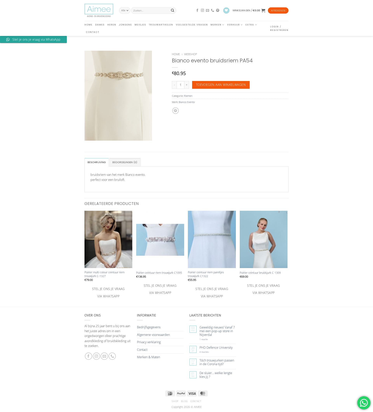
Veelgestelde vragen (192, 24)
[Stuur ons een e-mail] (207, 10)
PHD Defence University (216, 347)
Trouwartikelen (161, 24)
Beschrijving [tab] (97, 162)
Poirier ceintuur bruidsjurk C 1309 (260, 272)
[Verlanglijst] (226, 10)
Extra (250, 24)
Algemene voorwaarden (153, 335)
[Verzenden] (172, 10)
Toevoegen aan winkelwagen (221, 85)
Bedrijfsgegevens (148, 327)
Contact (92, 32)
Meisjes (140, 24)
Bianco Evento (187, 102)
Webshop (190, 54)
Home (88, 24)
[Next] (287, 255)
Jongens (125, 24)
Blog (184, 401)
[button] (249, 10)
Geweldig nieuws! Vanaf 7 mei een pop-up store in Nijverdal (217, 331)
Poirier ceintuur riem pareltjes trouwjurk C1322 (206, 274)
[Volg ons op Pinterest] (217, 10)
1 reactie (208, 339)
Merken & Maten (148, 357)
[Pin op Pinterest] (175, 110)
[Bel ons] (212, 10)
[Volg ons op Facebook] (197, 10)
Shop (175, 401)
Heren (111, 24)
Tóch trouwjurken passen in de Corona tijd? (217, 362)
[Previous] (85, 255)
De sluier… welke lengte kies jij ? (216, 375)
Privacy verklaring (149, 342)
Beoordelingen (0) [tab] (124, 162)
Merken (216, 24)
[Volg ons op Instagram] (202, 10)
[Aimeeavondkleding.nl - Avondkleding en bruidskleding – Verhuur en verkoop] (99, 10)
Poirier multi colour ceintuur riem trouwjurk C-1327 (105, 274)
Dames (100, 24)
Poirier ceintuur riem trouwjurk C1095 (159, 272)
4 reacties (209, 352)
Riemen (188, 96)
